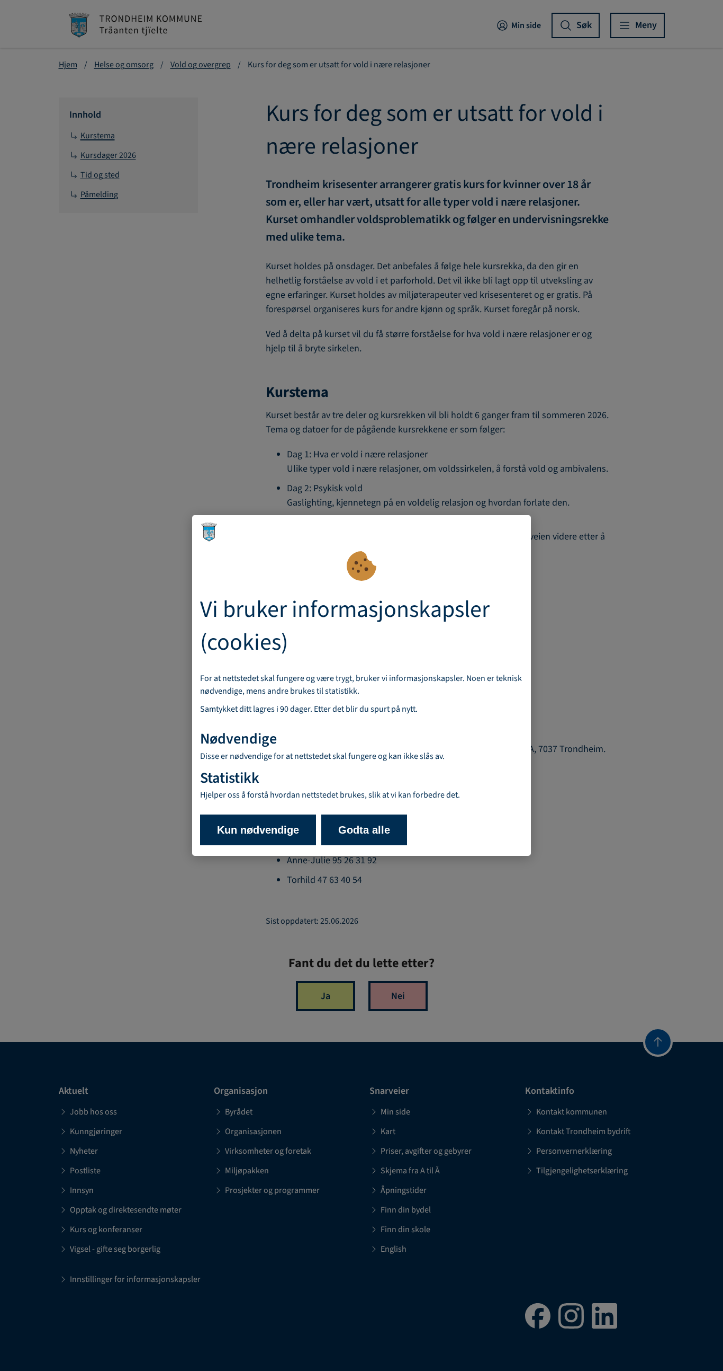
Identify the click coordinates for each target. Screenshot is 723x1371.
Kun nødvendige (258, 830)
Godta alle (364, 830)
